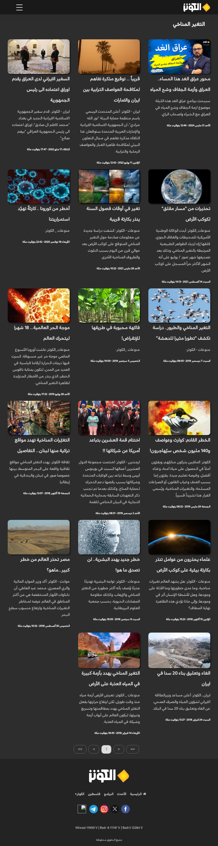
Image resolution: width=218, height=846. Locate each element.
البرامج (108, 794)
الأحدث (121, 794)
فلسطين (94, 794)
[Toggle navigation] (19, 7)
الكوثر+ (79, 794)
